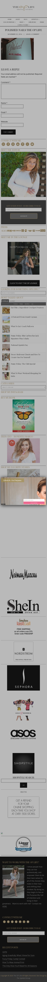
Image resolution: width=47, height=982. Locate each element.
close (3, 504)
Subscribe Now (34, 503)
